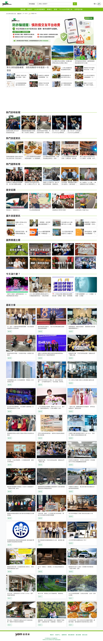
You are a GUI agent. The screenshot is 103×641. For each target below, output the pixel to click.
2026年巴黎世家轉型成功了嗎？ (78, 540)
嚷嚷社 (49, 9)
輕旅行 (29, 9)
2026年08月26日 (11, 13)
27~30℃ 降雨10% (30, 13)
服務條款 (64, 635)
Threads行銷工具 (65, 9)
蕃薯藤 (6, 3)
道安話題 (11, 189)
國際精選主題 (13, 240)
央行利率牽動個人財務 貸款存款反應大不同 (81, 513)
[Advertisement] (48, 99)
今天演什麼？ (13, 273)
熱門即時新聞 (13, 112)
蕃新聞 (23, 9)
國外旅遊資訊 (13, 215)
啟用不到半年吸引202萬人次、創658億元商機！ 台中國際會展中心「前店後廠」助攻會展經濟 (51, 381)
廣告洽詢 (84, 635)
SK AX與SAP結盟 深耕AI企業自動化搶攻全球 (81, 380)
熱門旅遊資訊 (13, 138)
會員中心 (57, 635)
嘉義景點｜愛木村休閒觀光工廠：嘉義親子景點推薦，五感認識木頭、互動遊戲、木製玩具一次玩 (51, 621)
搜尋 (55, 9)
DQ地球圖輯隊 (39, 9)
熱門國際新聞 (13, 164)
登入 (95, 4)
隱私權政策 (71, 635)
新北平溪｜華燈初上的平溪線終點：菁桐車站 (50, 593)
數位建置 (78, 635)
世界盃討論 (78, 9)
